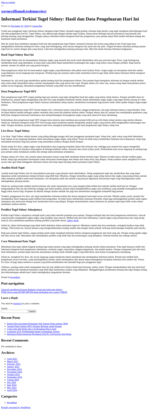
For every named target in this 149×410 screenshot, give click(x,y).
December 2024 (14, 369)
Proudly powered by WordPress (15, 407)
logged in (17, 303)
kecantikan (15, 277)
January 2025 (13, 366)
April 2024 (12, 390)
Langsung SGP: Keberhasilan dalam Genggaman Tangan (33, 331)
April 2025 (12, 359)
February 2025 (14, 364)
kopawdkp (37, 26)
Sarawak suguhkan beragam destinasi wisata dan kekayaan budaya (31, 289)
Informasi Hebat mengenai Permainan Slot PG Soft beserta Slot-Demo (39, 334)
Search (4, 308)
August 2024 (13, 379)
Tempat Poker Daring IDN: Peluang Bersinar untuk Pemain (34, 326)
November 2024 (14, 372)
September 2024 (14, 377)
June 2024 (11, 385)
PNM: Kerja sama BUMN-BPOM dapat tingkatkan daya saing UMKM (34, 292)
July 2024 (11, 382)
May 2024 (11, 387)
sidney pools (73, 220)
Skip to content (8, 2)
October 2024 (13, 374)
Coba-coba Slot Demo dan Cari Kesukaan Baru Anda (31, 329)
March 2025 (12, 361)
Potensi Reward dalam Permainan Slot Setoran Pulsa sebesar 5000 (37, 323)
